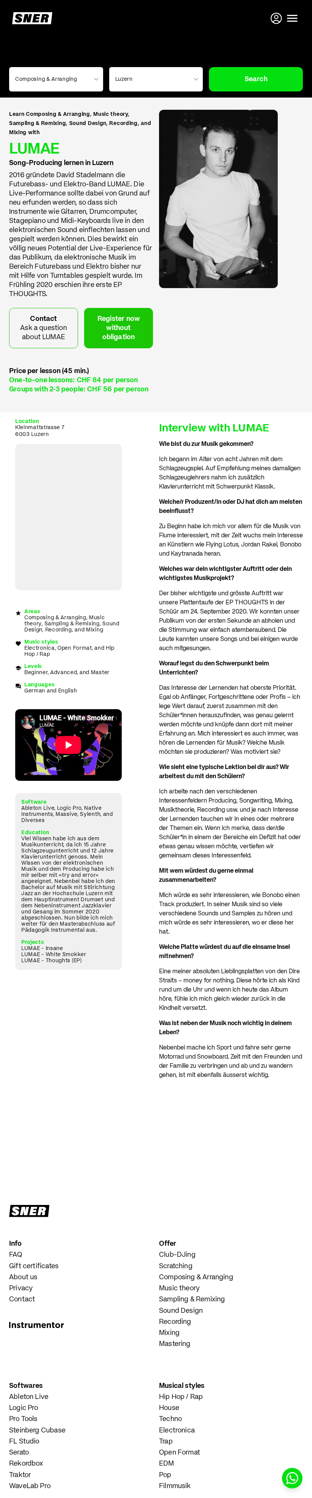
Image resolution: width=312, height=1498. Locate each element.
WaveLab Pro (30, 1486)
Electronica (177, 1430)
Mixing (169, 1333)
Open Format (179, 1452)
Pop (165, 1475)
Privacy (21, 1288)
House (169, 1408)
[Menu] (292, 18)
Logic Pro (23, 1408)
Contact (22, 1299)
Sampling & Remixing (192, 1299)
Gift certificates (34, 1266)
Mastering (175, 1344)
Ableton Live (28, 1397)
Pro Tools (23, 1419)
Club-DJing (177, 1254)
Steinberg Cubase (37, 1430)
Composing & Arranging (196, 1277)
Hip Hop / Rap (181, 1397)
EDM (166, 1463)
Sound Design (181, 1310)
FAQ (15, 1254)
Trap (166, 1441)
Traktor (20, 1475)
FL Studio (24, 1441)
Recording (175, 1322)
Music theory (179, 1288)
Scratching (176, 1266)
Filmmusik (175, 1486)
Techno (170, 1419)
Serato (19, 1452)
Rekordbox (26, 1463)
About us (23, 1277)
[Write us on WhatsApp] (292, 1478)
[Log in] (277, 18)
